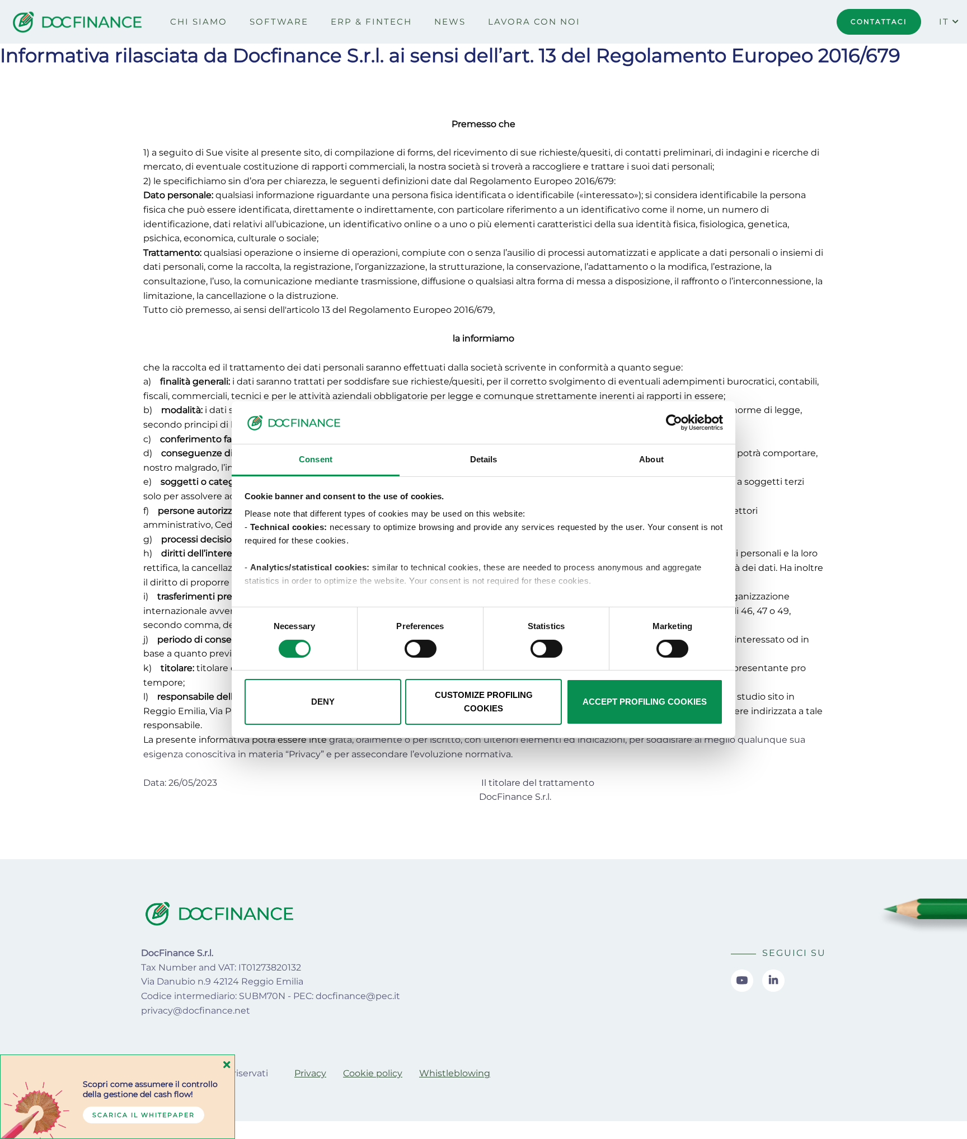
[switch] (420, 649)
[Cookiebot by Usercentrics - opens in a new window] (674, 422)
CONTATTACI (879, 21)
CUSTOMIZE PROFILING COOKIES (484, 701)
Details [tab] (483, 459)
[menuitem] (198, 22)
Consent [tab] (315, 459)
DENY (323, 701)
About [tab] (651, 459)
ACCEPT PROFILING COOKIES (645, 701)
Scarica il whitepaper (143, 1115)
